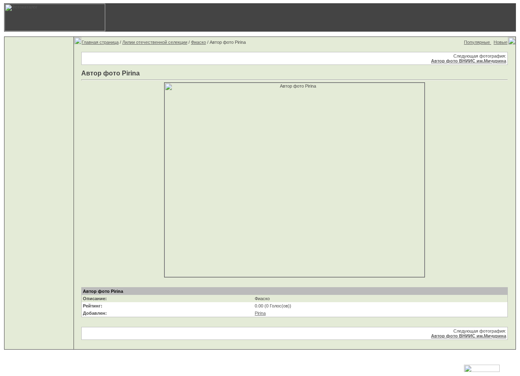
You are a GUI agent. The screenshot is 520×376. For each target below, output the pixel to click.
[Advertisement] (388, 17)
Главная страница (100, 42)
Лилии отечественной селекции (154, 42)
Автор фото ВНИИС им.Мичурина (468, 60)
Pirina (260, 313)
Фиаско (198, 42)
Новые (500, 42)
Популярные (477, 42)
